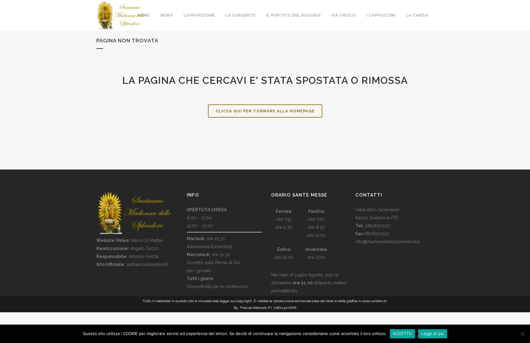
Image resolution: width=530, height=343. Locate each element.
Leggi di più (432, 333)
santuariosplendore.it (147, 264)
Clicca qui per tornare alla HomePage (265, 111)
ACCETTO (402, 333)
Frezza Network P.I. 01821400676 (268, 308)
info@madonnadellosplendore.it (387, 241)
